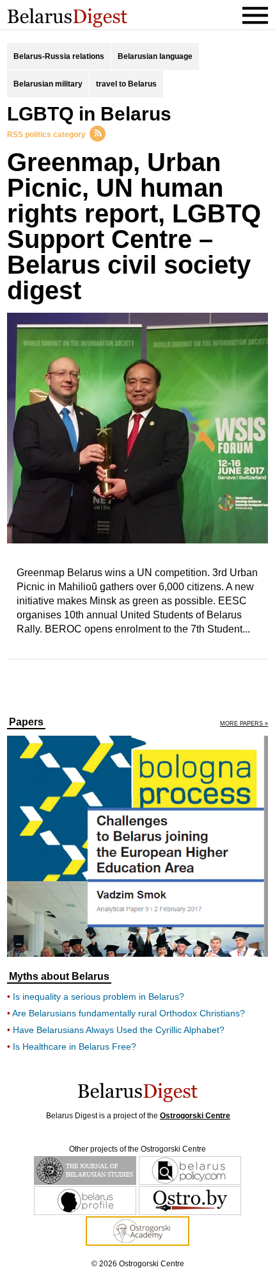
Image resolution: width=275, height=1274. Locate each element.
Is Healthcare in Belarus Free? (74, 1046)
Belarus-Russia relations (58, 56)
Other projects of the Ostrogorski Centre (137, 1149)
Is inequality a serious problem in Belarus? (98, 996)
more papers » (244, 724)
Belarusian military (47, 83)
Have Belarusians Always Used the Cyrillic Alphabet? (118, 1030)
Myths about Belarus (59, 977)
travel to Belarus (126, 83)
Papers (26, 722)
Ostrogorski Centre (195, 1115)
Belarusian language (155, 56)
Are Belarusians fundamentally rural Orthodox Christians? (128, 1013)
